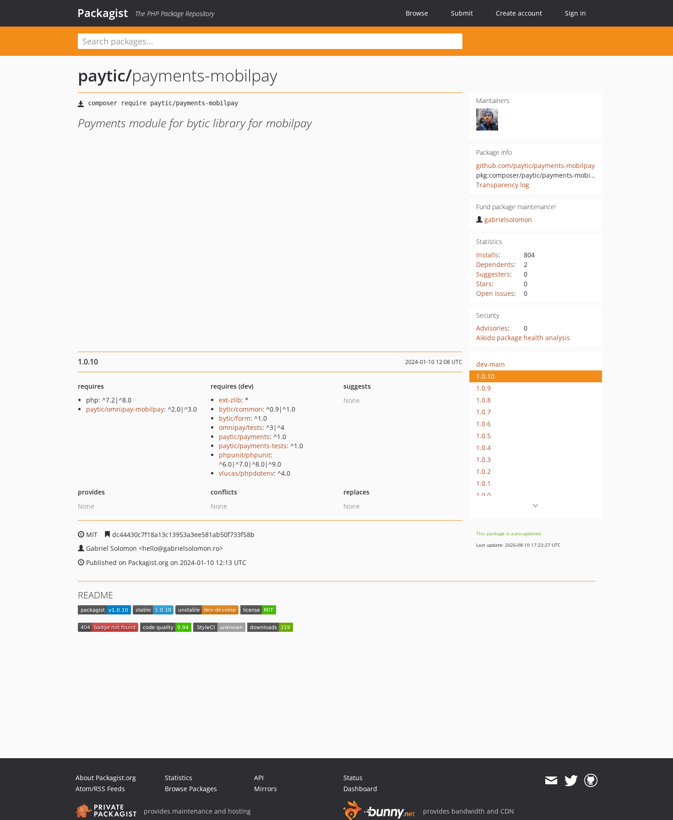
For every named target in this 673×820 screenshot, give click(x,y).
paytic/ (105, 75)
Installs (487, 254)
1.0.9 (483, 388)
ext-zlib (230, 400)
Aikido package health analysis (523, 337)
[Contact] (551, 780)
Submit (462, 13)
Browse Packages (191, 788)
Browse (417, 13)
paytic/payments (244, 436)
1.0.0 (483, 495)
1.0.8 (483, 400)
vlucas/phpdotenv (246, 473)
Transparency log (502, 184)
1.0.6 (483, 423)
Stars (484, 283)
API (259, 777)
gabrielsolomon (508, 219)
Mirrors (265, 788)
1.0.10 (485, 376)
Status (353, 777)
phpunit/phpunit (245, 455)
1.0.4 (483, 447)
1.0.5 (483, 435)
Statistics (178, 777)
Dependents (495, 264)
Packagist (102, 12)
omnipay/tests (240, 427)
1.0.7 (483, 411)
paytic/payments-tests (253, 445)
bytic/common (240, 409)
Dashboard (360, 788)
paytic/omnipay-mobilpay (125, 409)
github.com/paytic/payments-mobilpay (535, 165)
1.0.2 (483, 471)
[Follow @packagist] (571, 780)
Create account (519, 13)
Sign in (575, 13)
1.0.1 (483, 483)
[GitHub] (590, 780)
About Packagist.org (106, 777)
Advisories (492, 328)
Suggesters (493, 274)
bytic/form (234, 418)
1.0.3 (483, 459)
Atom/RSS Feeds (100, 788)
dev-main (490, 364)
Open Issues (495, 293)
